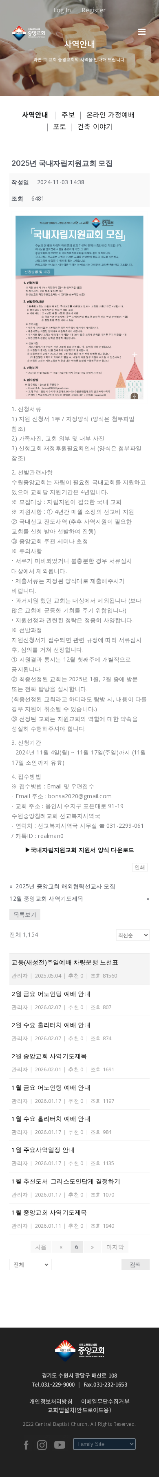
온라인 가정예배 (110, 114)
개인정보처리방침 (51, 1401)
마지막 (115, 1247)
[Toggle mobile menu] (142, 31)
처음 (40, 1247)
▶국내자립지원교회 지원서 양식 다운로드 (79, 850)
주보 (68, 114)
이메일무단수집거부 (105, 1401)
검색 (135, 1264)
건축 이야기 (95, 126)
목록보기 (24, 914)
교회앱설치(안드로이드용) (79, 1410)
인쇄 (140, 867)
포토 (59, 126)
